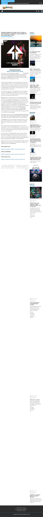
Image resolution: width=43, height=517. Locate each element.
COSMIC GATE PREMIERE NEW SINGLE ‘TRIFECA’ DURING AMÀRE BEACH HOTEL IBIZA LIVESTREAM (7, 166)
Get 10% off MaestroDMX (36, 168)
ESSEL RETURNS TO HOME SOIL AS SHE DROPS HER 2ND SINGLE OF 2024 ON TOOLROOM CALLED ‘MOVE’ (21, 167)
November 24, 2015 (34, 298)
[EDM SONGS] (2, 11)
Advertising (19, 510)
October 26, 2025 (33, 153)
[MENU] (42, 11)
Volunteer (24, 509)
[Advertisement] (21, 21)
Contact (23, 510)
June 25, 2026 (39, 77)
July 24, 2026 (33, 47)
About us (20, 509)
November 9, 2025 (34, 120)
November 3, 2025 (34, 134)
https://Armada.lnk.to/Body (15, 71)
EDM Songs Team (11, 37)
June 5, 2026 (39, 94)
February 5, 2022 (33, 199)
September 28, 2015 (34, 395)
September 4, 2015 (34, 490)
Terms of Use (19, 507)
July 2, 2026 (38, 61)
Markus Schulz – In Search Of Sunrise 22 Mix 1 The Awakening (21, 3)
